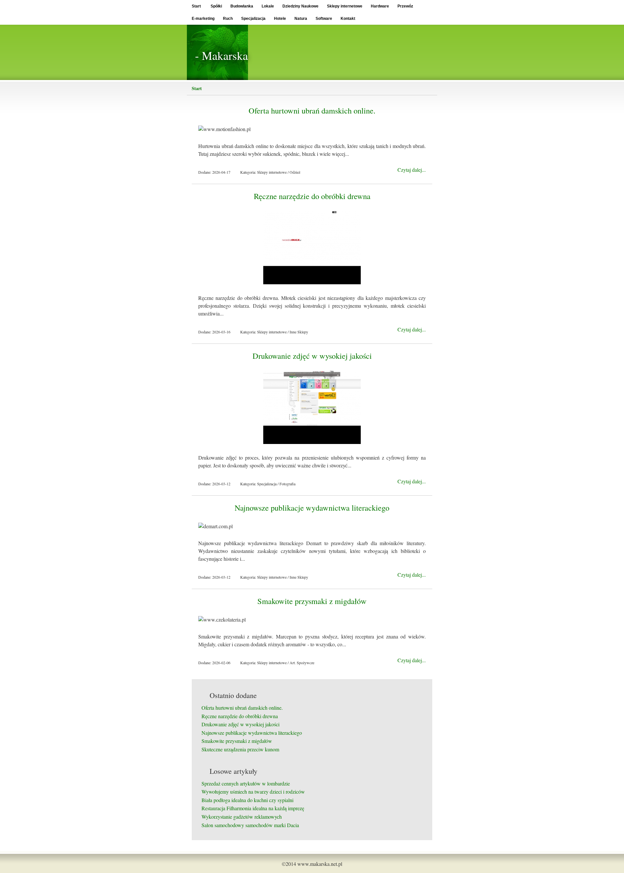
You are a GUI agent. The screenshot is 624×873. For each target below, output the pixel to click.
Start (196, 6)
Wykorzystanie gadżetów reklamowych (242, 816)
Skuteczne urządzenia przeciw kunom (240, 749)
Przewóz (405, 6)
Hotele (280, 18)
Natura (300, 18)
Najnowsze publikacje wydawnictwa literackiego (312, 507)
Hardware (380, 6)
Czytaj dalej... (411, 169)
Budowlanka (241, 6)
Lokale (268, 6)
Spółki (216, 6)
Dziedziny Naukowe (300, 6)
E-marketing (203, 18)
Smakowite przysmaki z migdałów (312, 601)
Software (324, 18)
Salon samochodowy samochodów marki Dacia (250, 825)
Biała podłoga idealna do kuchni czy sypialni (247, 800)
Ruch (228, 18)
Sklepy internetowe (344, 6)
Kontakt (348, 18)
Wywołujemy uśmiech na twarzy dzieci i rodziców (253, 791)
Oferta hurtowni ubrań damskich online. (312, 110)
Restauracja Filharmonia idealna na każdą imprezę (253, 808)
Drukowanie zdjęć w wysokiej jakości (312, 355)
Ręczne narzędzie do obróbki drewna (312, 196)
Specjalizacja (253, 18)
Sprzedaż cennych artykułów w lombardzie (246, 783)
